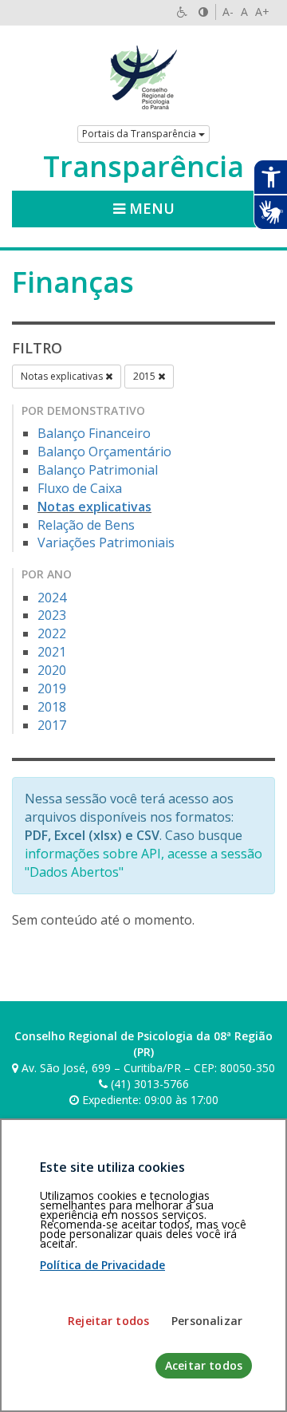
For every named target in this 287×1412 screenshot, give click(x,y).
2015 (145, 376)
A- (228, 11)
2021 (51, 652)
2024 (51, 597)
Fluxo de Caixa (79, 488)
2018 (51, 707)
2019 (51, 688)
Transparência (143, 167)
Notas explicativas (63, 376)
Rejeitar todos (108, 1320)
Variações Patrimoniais (106, 542)
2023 (51, 615)
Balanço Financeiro (94, 433)
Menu (150, 208)
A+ (262, 11)
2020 (51, 670)
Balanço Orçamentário (104, 451)
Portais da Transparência (140, 133)
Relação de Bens (86, 525)
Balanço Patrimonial (97, 470)
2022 (51, 633)
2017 (51, 725)
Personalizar (206, 1320)
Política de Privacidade (102, 1264)
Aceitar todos (203, 1365)
